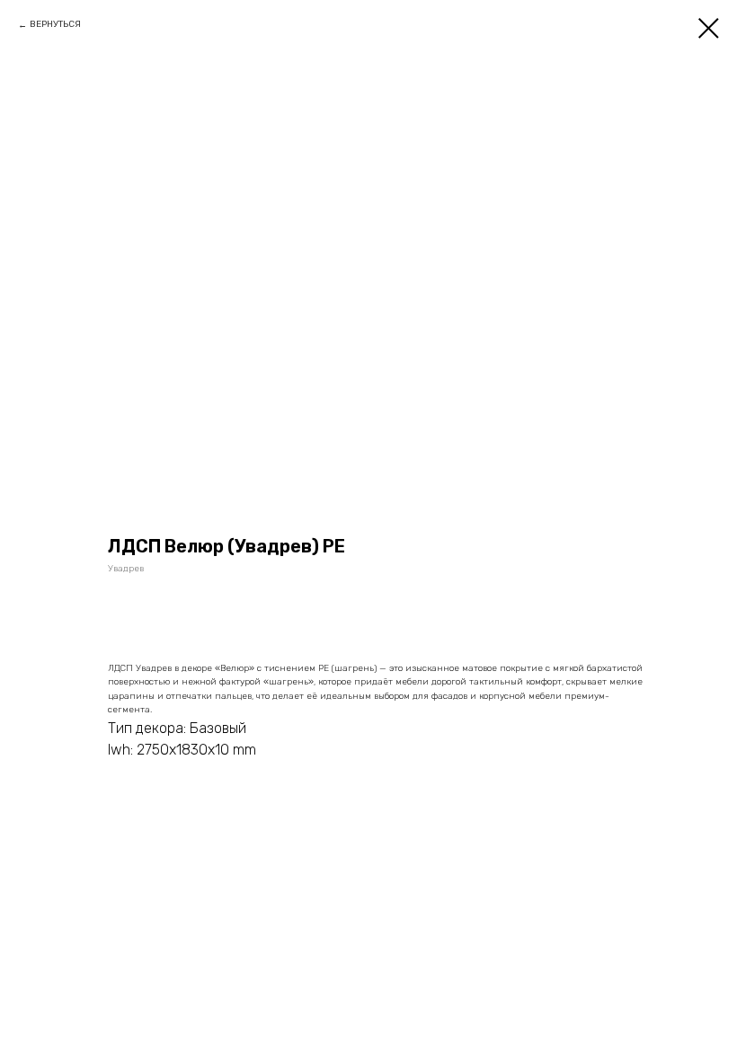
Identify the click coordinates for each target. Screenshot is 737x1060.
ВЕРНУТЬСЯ (55, 24)
